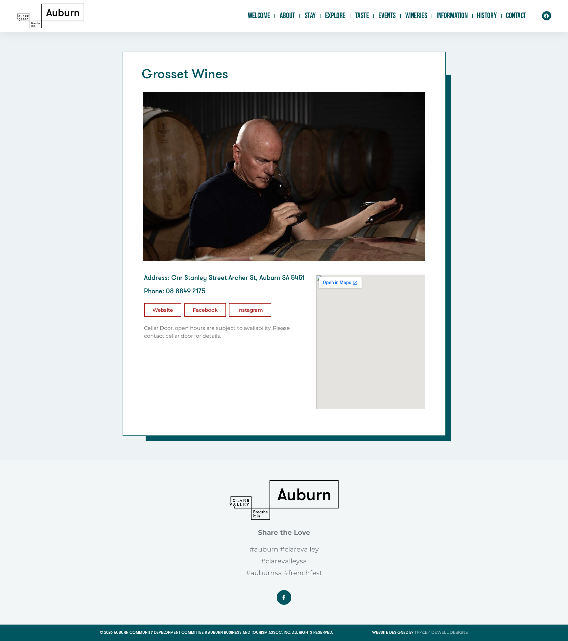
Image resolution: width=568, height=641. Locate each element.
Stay (310, 15)
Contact (516, 15)
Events (386, 15)
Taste (362, 15)
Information (452, 15)
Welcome (259, 15)
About (287, 15)
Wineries (416, 15)
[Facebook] (547, 16)
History (486, 15)
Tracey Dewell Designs (441, 632)
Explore (335, 15)
